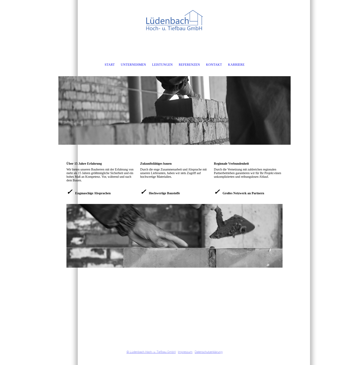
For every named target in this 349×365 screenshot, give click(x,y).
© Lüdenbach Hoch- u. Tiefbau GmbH (151, 352)
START (110, 64)
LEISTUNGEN (162, 64)
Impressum (185, 352)
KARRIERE (236, 64)
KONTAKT (214, 64)
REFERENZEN (189, 64)
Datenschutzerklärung (209, 352)
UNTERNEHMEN (133, 64)
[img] (174, 20)
